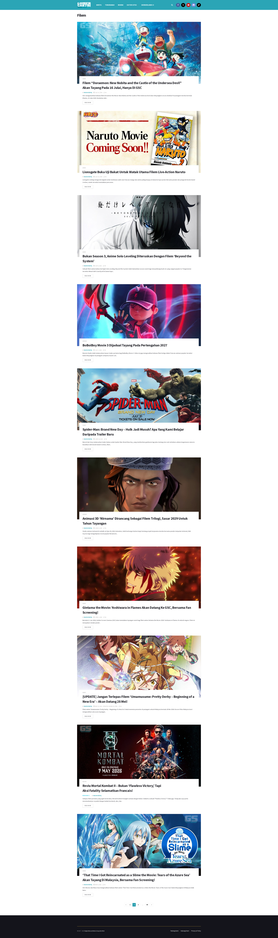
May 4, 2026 (98, 884)
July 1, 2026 (98, 350)
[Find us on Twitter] (183, 5)
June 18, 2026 (99, 439)
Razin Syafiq (88, 92)
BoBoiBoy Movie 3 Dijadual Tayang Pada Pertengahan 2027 (125, 345)
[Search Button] (172, 5)
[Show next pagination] (151, 904)
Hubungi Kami (185, 931)
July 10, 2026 (98, 176)
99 (147, 905)
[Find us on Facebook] (178, 5)
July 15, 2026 (98, 92)
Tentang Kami (174, 931)
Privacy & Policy (196, 931)
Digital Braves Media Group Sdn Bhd (94, 931)
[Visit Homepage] (84, 5)
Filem (84, 425)
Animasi (85, 341)
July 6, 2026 (98, 266)
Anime (84, 78)
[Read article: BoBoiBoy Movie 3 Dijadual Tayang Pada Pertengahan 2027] (139, 315)
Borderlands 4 (147, 5)
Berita (99, 5)
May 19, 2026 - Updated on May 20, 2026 (106, 706)
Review (120, 5)
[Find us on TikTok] (199, 5)
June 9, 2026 (98, 528)
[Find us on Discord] (194, 5)
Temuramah (109, 5)
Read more (89, 102)
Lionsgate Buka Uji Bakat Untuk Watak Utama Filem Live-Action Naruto (134, 172)
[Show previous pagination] (125, 904)
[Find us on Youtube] (188, 5)
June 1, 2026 (98, 617)
